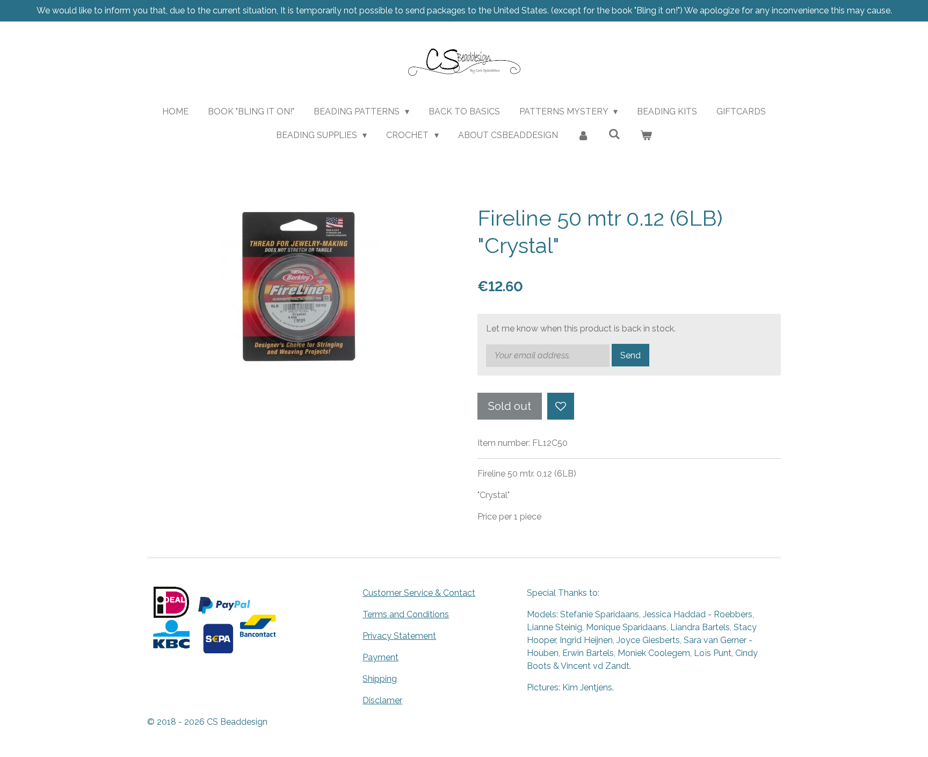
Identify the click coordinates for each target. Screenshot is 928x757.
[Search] (614, 134)
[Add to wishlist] (560, 406)
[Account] (583, 135)
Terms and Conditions (406, 614)
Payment (380, 657)
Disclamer (382, 700)
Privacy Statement (399, 636)
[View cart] (646, 135)
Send (630, 355)
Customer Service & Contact (419, 593)
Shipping (380, 679)
